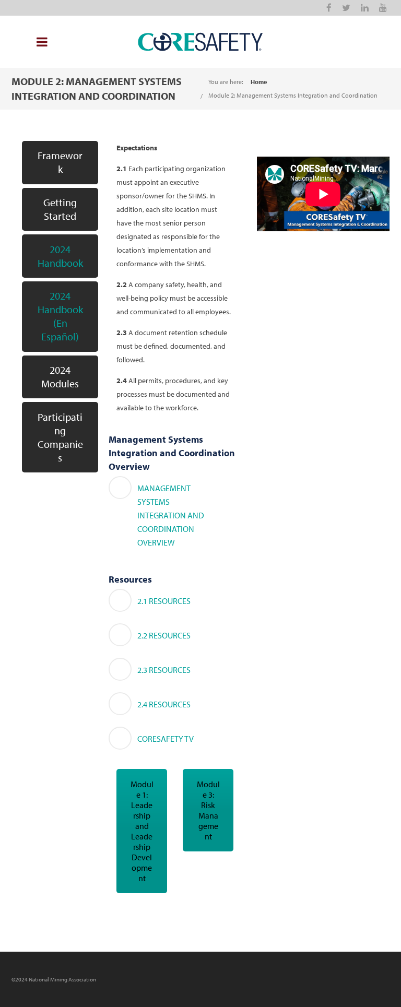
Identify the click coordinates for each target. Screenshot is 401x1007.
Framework (60, 162)
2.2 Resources (164, 635)
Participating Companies (60, 437)
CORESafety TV (165, 738)
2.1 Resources (164, 601)
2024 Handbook (60, 256)
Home (259, 82)
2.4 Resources (164, 704)
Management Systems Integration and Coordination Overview (170, 515)
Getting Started (60, 209)
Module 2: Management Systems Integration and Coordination (293, 95)
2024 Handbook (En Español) (60, 316)
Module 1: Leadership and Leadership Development (142, 831)
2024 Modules (60, 376)
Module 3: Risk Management (208, 810)
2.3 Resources (164, 670)
